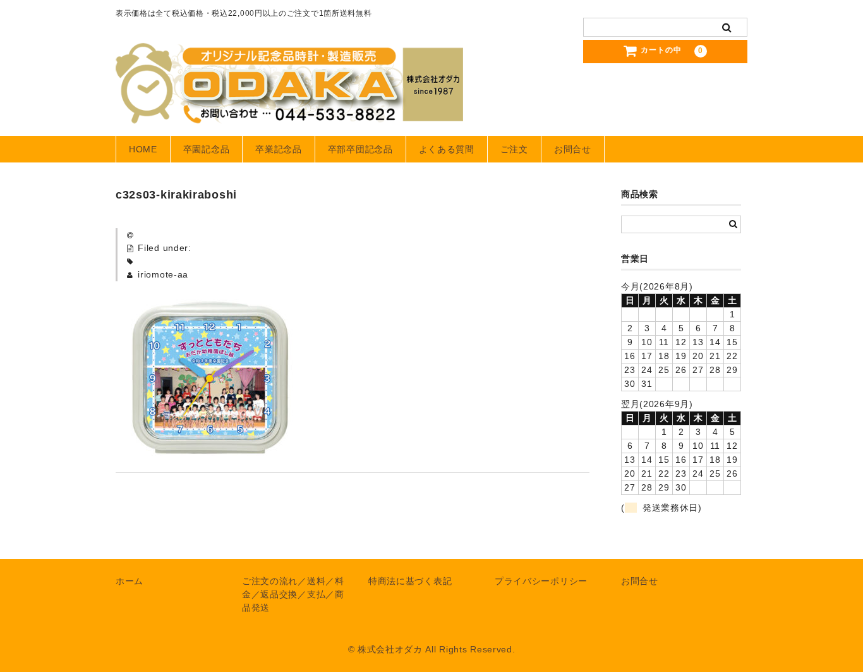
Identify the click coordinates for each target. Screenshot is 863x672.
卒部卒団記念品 (360, 149)
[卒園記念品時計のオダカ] (289, 111)
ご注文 (514, 149)
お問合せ (572, 149)
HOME (143, 149)
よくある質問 (446, 149)
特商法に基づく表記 (410, 581)
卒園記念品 (206, 149)
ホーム (129, 581)
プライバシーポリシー (541, 581)
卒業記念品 (278, 149)
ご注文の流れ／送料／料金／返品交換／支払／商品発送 (293, 594)
